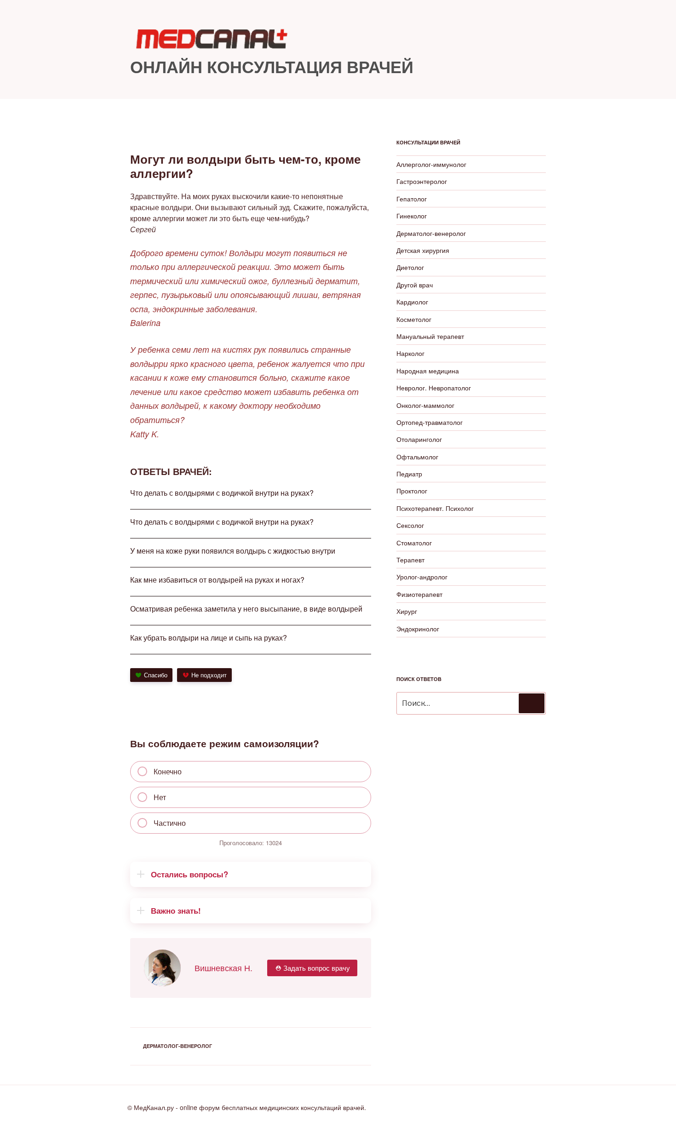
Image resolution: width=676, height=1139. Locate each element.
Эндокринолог (417, 628)
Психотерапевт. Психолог (435, 508)
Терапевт (410, 559)
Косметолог (413, 319)
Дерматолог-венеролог (177, 1045)
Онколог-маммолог (425, 405)
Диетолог (410, 267)
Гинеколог (411, 215)
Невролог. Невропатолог (433, 387)
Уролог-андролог (421, 576)
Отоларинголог (419, 439)
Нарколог (410, 353)
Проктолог (411, 490)
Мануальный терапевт (430, 336)
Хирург (406, 611)
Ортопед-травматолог (429, 422)
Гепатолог (411, 198)
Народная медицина (427, 370)
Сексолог (410, 525)
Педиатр (409, 473)
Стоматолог (414, 542)
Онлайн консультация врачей (271, 66)
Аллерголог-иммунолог (431, 164)
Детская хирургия (422, 250)
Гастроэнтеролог (421, 181)
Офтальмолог (417, 456)
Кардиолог (412, 301)
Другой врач (414, 284)
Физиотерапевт (419, 594)
